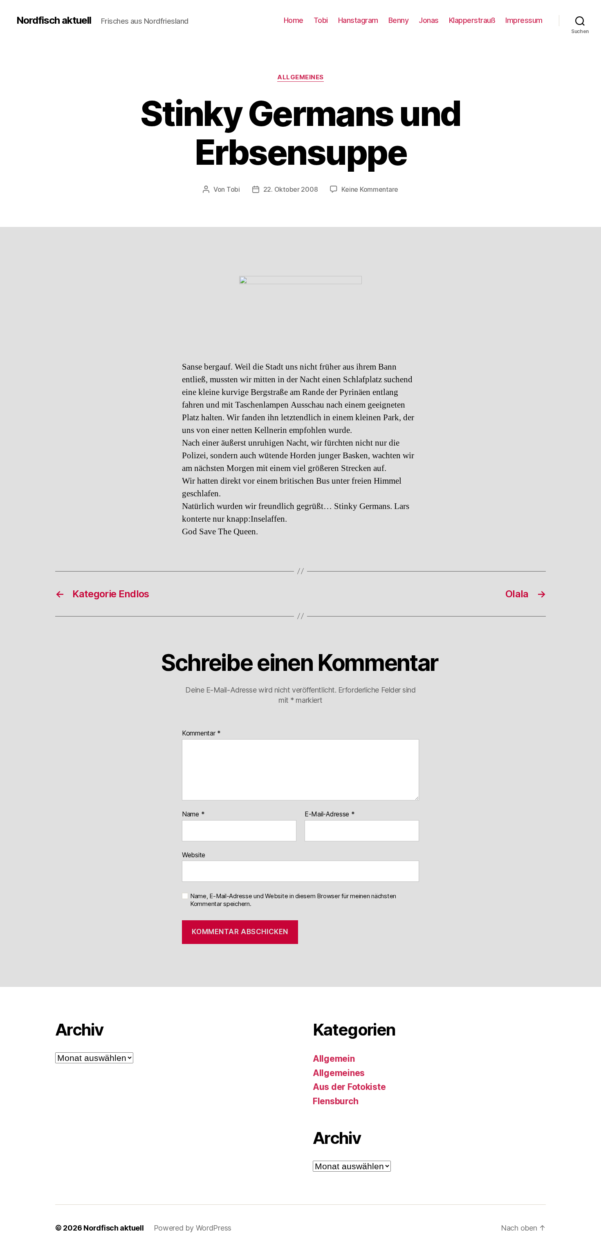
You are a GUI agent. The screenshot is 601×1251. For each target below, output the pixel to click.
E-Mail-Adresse (330, 814)
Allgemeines (300, 77)
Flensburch (335, 1101)
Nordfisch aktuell (53, 20)
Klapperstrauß (472, 20)
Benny (398, 20)
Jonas (429, 20)
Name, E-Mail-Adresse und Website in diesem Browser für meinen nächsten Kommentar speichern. (293, 900)
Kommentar (201, 733)
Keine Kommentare (369, 189)
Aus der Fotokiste (349, 1087)
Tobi (321, 20)
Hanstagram (358, 20)
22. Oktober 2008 (290, 189)
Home (293, 20)
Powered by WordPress (193, 1228)
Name (193, 814)
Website (193, 855)
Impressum (524, 20)
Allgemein (334, 1059)
